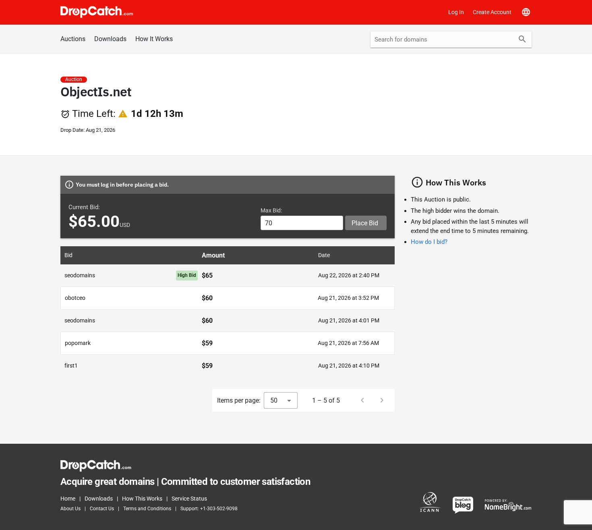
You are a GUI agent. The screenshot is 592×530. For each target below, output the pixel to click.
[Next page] (381, 400)
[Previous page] (362, 400)
